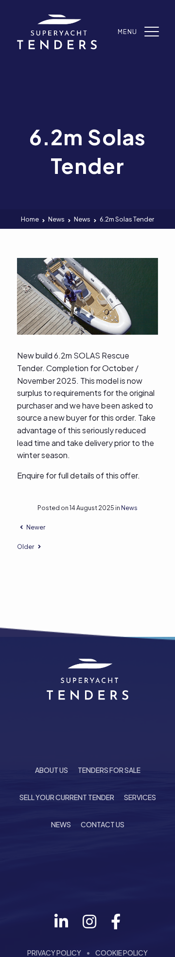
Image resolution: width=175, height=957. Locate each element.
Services (140, 797)
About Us (51, 770)
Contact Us (102, 824)
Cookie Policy (121, 952)
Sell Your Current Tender (66, 797)
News (129, 508)
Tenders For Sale (109, 770)
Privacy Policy (54, 952)
